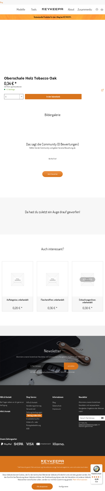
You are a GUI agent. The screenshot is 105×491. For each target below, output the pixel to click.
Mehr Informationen (80, 479)
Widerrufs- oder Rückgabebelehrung (33, 424)
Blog (1, 2)
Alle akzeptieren (42, 486)
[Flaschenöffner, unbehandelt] (52, 279)
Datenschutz (56, 405)
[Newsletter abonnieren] (102, 418)
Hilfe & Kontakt (31, 402)
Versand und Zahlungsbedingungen (34, 410)
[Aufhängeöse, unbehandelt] (17, 279)
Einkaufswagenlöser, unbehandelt (87, 301)
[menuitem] (20, 9)
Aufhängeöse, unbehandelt (17, 300)
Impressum (56, 409)
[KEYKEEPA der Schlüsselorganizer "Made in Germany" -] (52, 462)
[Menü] (100, 465)
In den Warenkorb (53, 96)
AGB (27, 428)
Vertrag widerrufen (34, 415)
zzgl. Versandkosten (16, 87)
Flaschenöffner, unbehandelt (52, 300)
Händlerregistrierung (33, 405)
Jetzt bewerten (52, 174)
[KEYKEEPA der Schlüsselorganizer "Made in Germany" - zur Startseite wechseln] (52, 9)
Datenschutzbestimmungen (48, 372)
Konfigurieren (63, 486)
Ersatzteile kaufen (32, 419)
